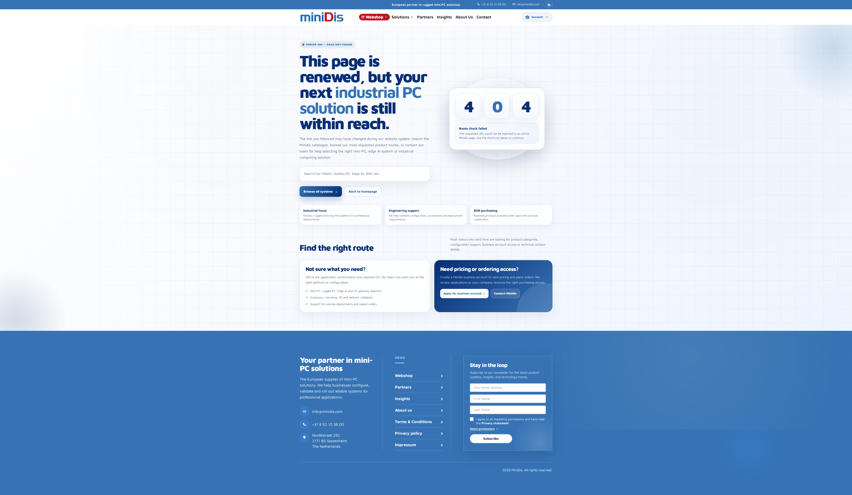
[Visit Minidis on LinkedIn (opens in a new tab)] (549, 4)
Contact (484, 17)
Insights (444, 17)
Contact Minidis (505, 293)
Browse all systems (321, 191)
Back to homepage (363, 191)
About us (464, 17)
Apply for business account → (464, 293)
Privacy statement (495, 423)
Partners (425, 17)
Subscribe (491, 438)
